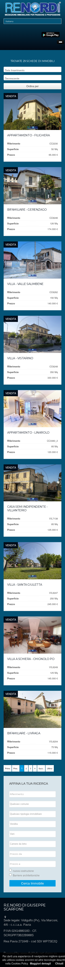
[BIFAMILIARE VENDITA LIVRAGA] (32, 709)
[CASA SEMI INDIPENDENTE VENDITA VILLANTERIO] (32, 483)
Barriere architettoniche (26, 875)
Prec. (15, 768)
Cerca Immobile (32, 883)
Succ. (41, 768)
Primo (7, 768)
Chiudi (59, 963)
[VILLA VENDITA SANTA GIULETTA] (32, 560)
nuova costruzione (23, 871)
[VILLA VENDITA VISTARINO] (32, 334)
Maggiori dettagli (40, 963)
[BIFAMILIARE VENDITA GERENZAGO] (32, 185)
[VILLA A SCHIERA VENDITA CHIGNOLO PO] (32, 635)
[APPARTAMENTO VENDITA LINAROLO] (32, 408)
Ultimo (49, 768)
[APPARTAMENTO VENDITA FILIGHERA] (32, 111)
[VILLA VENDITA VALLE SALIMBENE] (32, 260)
